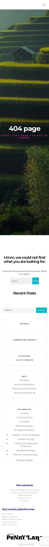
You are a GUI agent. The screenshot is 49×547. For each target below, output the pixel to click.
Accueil (24, 413)
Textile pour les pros (9, 522)
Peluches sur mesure (10, 517)
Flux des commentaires (24, 388)
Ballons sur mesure (9, 525)
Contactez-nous (24, 417)
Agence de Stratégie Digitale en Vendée (24, 490)
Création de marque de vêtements (25, 445)
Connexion (24, 380)
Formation (24, 421)
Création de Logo (26, 439)
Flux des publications (24, 384)
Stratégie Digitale (24, 460)
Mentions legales (24, 426)
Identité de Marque (25, 450)
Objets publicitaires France (12, 519)
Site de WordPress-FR (24, 393)
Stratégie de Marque (24, 430)
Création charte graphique (26, 435)
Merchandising (7, 514)
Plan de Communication (26, 454)
